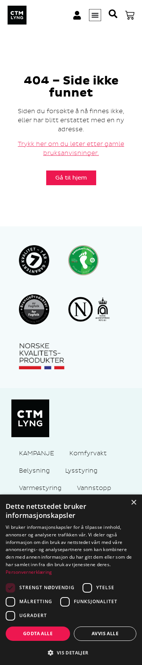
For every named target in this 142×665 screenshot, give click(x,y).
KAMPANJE (36, 453)
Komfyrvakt (88, 453)
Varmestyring (40, 487)
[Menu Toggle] (95, 15)
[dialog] (71, 580)
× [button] (133, 502)
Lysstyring (81, 470)
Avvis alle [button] (105, 633)
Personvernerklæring (29, 572)
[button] (71, 652)
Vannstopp (94, 487)
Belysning (34, 470)
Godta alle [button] (38, 633)
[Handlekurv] (129, 15)
